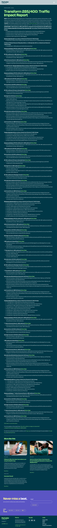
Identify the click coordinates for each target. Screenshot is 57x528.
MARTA (43, 521)
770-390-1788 (17, 526)
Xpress (43, 522)
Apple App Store (11, 432)
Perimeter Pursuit (8, 476)
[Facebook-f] (32, 520)
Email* (32, 499)
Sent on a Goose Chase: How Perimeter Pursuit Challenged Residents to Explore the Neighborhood (41, 461)
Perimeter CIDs (45, 519)
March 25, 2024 (6, 473)
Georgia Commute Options (47, 525)
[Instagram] (29, 520)
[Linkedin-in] (34, 520)
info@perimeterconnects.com (20, 524)
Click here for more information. (10, 423)
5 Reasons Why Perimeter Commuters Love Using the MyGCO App (15, 460)
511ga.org (28, 431)
